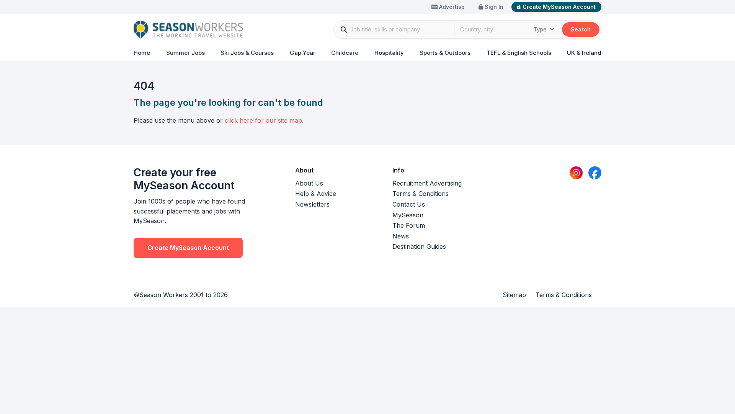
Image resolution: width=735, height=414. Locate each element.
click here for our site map (263, 120)
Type (540, 29)
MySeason (407, 215)
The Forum (408, 225)
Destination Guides (419, 246)
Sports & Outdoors (445, 52)
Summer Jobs (185, 52)
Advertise (451, 6)
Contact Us (408, 204)
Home (142, 52)
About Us (309, 183)
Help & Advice (315, 193)
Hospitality (389, 52)
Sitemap (514, 295)
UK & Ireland (584, 52)
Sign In (493, 6)
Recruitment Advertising (427, 183)
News (400, 236)
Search (581, 29)
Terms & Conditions (420, 193)
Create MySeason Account (559, 6)
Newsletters (312, 204)
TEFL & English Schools (519, 52)
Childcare (344, 52)
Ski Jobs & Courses (247, 52)
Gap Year (302, 52)
